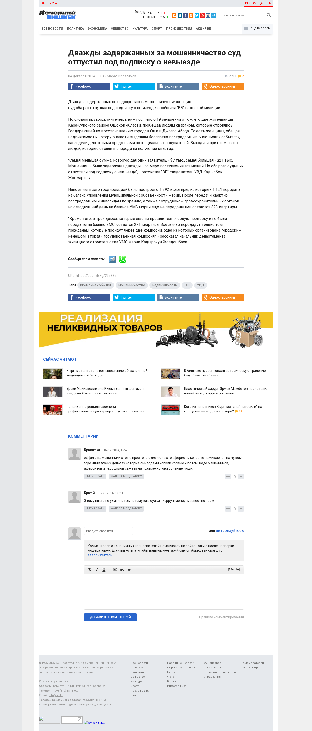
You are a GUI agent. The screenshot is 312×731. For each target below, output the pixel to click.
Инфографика (176, 686)
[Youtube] (202, 15)
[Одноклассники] (191, 15)
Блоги (171, 672)
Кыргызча (49, 3)
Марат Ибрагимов (121, 76)
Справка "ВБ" (213, 676)
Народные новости (180, 663)
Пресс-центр (249, 667)
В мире (135, 695)
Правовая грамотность (220, 672)
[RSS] (174, 15)
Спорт (157, 28)
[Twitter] (197, 15)
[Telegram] (213, 15)
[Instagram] (208, 15)
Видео (171, 681)
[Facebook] (185, 15)
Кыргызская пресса (181, 667)
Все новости (52, 28)
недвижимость (164, 285)
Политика (75, 28)
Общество (119, 28)
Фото (170, 676)
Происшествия (179, 28)
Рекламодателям (258, 3)
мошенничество (131, 285)
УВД (200, 285)
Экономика (97, 28)
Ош (187, 285)
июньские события (95, 285)
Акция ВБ (203, 28)
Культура (140, 28)
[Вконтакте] (180, 15)
